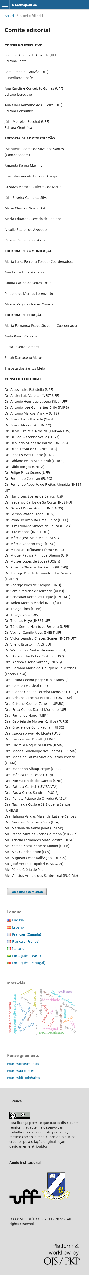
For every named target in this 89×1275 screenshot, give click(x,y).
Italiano (18, 948)
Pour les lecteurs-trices (23, 1064)
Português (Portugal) (28, 963)
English (18, 920)
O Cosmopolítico (24, 5)
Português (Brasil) (26, 955)
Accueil (9, 16)
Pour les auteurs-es (20, 1070)
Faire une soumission (26, 892)
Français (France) (25, 941)
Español (18, 927)
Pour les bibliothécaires (23, 1078)
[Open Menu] (4, 4)
